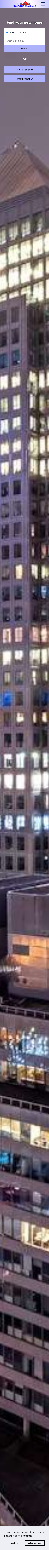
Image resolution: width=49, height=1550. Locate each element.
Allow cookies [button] (34, 1543)
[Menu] (43, 4)
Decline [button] (14, 1543)
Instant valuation (24, 79)
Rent (25, 32)
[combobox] (24, 41)
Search (24, 48)
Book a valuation (24, 69)
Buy (12, 32)
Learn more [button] (26, 1536)
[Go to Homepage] (24, 4)
